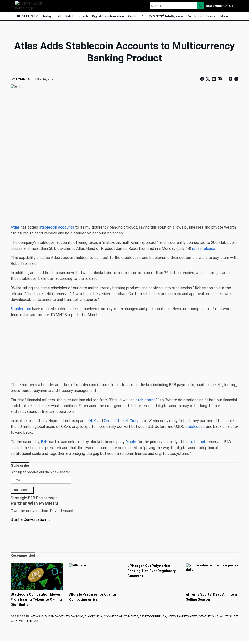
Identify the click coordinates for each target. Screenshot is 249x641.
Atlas (15, 227)
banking (77, 616)
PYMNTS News (187, 616)
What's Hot (229, 616)
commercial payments (121, 616)
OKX (92, 420)
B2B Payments (59, 616)
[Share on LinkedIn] (214, 79)
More (224, 16)
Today (46, 16)
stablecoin (198, 442)
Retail (69, 16)
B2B (58, 16)
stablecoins (146, 400)
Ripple (130, 442)
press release (203, 248)
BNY (44, 442)
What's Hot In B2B (24, 621)
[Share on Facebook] (202, 79)
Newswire (214, 6)
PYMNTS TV (29, 16)
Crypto (132, 16)
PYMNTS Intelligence (166, 16)
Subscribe (22, 490)
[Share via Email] (219, 79)
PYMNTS (23, 79)
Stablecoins (21, 309)
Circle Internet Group (122, 420)
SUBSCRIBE (229, 6)
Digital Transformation (108, 16)
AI (143, 16)
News (172, 616)
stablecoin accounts (56, 227)
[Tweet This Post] (208, 79)
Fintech (83, 16)
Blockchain (93, 616)
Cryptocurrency (153, 616)
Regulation (194, 16)
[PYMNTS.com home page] (31, 5)
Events (211, 16)
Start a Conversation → (31, 519)
